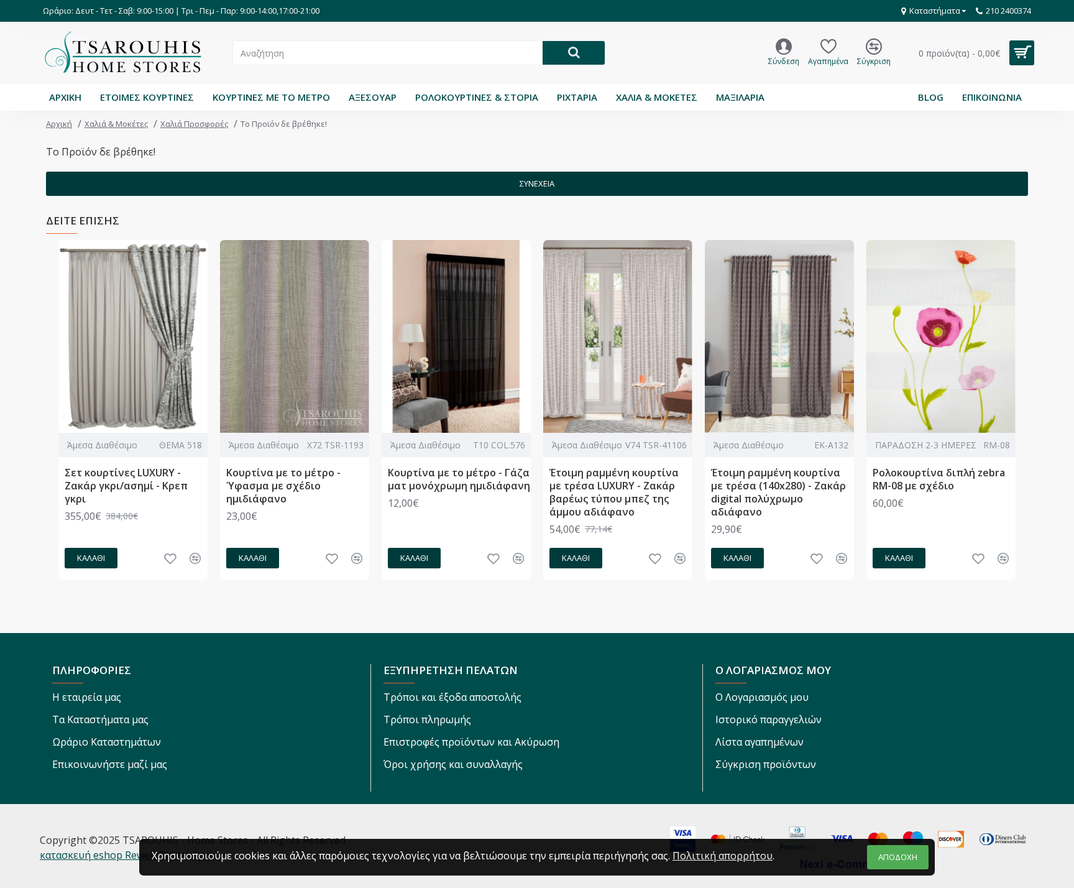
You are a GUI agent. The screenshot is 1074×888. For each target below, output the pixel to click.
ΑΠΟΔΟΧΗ (897, 857)
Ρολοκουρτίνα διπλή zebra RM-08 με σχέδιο (939, 479)
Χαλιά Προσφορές (194, 123)
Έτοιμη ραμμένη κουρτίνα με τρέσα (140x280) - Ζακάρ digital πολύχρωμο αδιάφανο (778, 492)
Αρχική (59, 123)
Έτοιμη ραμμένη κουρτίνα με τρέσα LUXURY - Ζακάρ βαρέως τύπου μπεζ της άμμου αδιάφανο (614, 492)
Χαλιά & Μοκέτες (116, 123)
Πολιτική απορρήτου (722, 856)
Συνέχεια (537, 183)
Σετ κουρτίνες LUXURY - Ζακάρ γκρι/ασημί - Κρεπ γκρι (126, 485)
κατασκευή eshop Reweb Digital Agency (132, 855)
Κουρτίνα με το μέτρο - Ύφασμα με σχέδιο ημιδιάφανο (283, 485)
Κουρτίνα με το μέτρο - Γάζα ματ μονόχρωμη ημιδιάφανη (459, 479)
